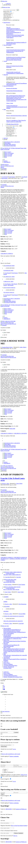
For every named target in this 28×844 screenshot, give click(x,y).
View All (8, 27)
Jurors (10, 67)
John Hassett (12, 176)
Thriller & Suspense (11, 629)
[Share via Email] (7, 155)
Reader (5, 769)
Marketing (20, 90)
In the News (16, 58)
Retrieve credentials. (14, 756)
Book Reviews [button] (6, 22)
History (11, 33)
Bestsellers (8, 42)
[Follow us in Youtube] (4, 689)
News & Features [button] (7, 45)
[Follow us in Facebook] (3, 685)
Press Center (20, 659)
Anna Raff (21, 623)
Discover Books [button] (7, 628)
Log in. (14, 749)
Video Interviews (7, 16)
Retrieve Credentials (18, 833)
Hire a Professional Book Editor (10, 648)
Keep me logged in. (5, 779)
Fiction (13, 28)
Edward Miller (22, 613)
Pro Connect (6, 18)
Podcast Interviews (7, 17)
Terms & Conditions (8, 664)
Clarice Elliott (19, 483)
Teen (19, 49)
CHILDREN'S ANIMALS (7, 253)
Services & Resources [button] (8, 86)
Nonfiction (12, 32)
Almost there (3, 746)
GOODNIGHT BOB (8, 270)
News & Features (7, 14)
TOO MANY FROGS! (8, 292)
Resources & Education (11, 88)
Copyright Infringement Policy (10, 665)
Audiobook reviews (8, 13)
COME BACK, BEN (8, 281)
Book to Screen (9, 58)
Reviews (5, 160)
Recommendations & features (16, 107)
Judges (21, 73)
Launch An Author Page (15, 121)
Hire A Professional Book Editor (13, 95)
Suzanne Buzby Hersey (7, 347)
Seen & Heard (22, 57)
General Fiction (9, 49)
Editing (11, 90)
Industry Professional (8, 772)
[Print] (5, 157)
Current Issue (9, 83)
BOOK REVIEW (10, 573)
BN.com (14, 323)
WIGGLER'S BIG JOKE (9, 582)
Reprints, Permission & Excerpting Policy (8, 667)
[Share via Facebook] (8, 153)
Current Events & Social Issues (13, 35)
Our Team (9, 659)
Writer (5, 770)
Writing (8, 90)
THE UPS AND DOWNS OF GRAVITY (13, 621)
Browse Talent (17, 120)
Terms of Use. (24, 774)
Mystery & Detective (15, 30)
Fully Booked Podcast (16, 59)
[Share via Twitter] (7, 154)
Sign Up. (15, 835)
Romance (22, 30)
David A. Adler (5, 483)
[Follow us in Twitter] (4, 686)
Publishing (15, 90)
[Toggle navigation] (1, 7)
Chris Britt (7, 577)
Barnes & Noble (8, 323)
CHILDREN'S (6, 162)
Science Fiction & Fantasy (12, 51)
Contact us (5, 661)
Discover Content (10, 120)
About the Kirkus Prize (17, 641)
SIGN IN (8, 3)
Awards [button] (5, 61)
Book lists (13, 42)
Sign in (2, 774)
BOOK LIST (8, 148)
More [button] (4, 109)
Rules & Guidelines (15, 73)
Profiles (8, 57)
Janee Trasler (8, 592)
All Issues (21, 83)
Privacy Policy (6, 663)
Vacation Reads (12, 43)
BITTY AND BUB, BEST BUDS (11, 589)
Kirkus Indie (12, 428)
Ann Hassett (5, 176)
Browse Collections (10, 115)
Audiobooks (9, 28)
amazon (2, 167)
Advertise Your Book (15, 99)
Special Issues (15, 83)
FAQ (16, 659)
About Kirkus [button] (6, 657)
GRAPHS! (5, 611)
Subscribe (14, 84)
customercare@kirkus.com (21, 809)
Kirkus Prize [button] (6, 639)
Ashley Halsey (23, 347)
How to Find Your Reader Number (19, 825)
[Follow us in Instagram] (3, 688)
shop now (3, 165)
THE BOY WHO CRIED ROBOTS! (12, 574)
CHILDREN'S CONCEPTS (20, 433)
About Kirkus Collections (21, 115)
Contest (13, 659)
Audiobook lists (19, 42)
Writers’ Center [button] (6, 647)
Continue (16, 732)
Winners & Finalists (10, 66)
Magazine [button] (5, 74)
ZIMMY (5, 601)
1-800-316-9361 (8, 809)
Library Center (9, 103)
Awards (17, 57)
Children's (11, 37)
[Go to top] (4, 692)
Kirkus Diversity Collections (9, 655)
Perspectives (12, 57)
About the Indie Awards (11, 72)
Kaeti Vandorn (8, 584)
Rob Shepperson (22, 604)
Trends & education (10, 105)
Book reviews (6, 11)
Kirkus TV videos (12, 638)
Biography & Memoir (17, 632)
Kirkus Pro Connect (20, 655)
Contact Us (6, 671)
